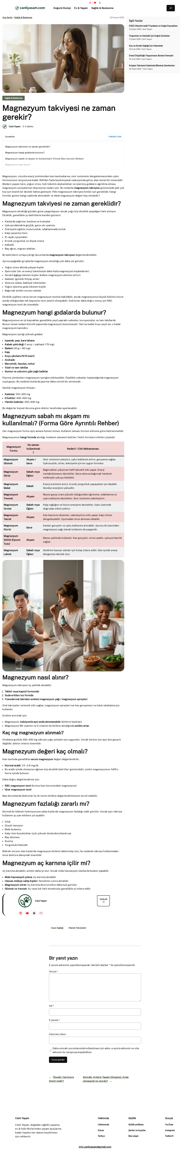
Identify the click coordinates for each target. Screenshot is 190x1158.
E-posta (54, 1020)
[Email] (41, 913)
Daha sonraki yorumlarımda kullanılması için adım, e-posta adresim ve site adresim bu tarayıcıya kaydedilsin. (96, 1050)
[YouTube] (27, 913)
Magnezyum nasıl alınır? (18, 164)
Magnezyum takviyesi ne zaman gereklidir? (27, 146)
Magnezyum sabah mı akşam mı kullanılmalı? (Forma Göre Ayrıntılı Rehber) (44, 158)
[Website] (34, 913)
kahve (17, 275)
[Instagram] (20, 913)
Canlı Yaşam (14, 126)
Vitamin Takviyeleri (77, 928)
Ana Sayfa (7, 17)
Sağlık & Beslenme (23, 17)
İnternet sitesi (57, 1034)
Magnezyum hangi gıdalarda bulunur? (25, 152)
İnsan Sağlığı (57, 928)
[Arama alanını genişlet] (171, 8)
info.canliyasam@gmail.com (95, 1146)
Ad (51, 1005)
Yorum (53, 971)
